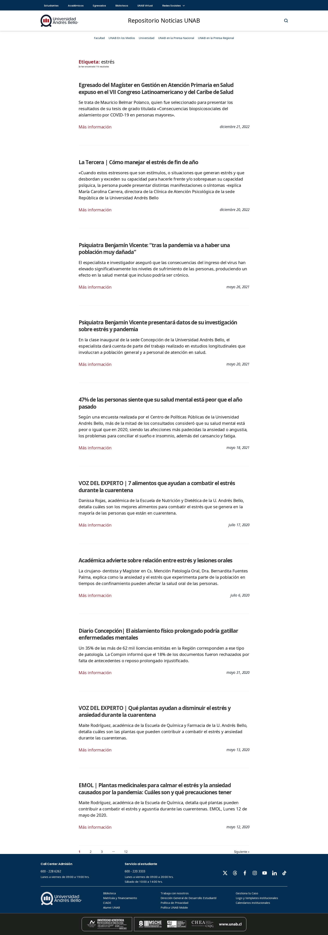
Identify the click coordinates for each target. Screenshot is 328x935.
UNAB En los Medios (122, 38)
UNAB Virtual (145, 5)
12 (126, 852)
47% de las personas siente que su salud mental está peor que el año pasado (160, 403)
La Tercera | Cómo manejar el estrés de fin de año (138, 162)
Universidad (146, 38)
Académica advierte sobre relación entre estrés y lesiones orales (155, 560)
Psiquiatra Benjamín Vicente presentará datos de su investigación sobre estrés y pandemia (158, 326)
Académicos (76, 5)
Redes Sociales (171, 5)
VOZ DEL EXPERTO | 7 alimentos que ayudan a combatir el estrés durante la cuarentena (157, 486)
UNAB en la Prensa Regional (216, 38)
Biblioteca (121, 5)
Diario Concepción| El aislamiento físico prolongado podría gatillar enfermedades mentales (158, 634)
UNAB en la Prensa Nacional (176, 38)
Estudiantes (51, 5)
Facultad (99, 38)
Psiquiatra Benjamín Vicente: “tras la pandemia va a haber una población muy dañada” (154, 248)
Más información (95, 127)
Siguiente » (241, 852)
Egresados (99, 5)
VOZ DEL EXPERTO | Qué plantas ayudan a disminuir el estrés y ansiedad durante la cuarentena (155, 711)
